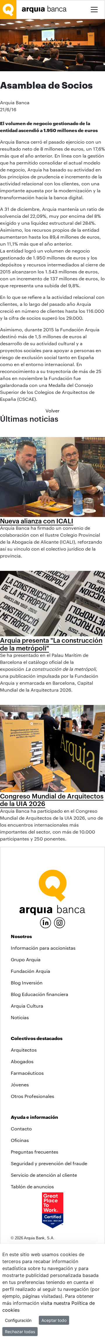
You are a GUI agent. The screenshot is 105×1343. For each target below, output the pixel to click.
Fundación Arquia (30, 971)
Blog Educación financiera (39, 994)
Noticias (20, 1017)
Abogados (22, 1061)
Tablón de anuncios (32, 1186)
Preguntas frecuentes (34, 1151)
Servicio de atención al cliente (44, 1175)
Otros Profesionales (32, 1096)
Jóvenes (20, 1084)
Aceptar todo (53, 1320)
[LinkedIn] (45, 922)
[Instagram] (59, 922)
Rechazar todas (20, 1331)
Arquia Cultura (27, 1005)
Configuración (18, 1320)
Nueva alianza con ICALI (36, 521)
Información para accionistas (43, 948)
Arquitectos (24, 1050)
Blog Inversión (27, 982)
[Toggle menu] (94, 9)
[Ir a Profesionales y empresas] (45, 9)
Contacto (21, 1128)
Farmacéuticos (27, 1073)
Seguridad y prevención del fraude (49, 1163)
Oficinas (20, 1140)
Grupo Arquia (26, 959)
